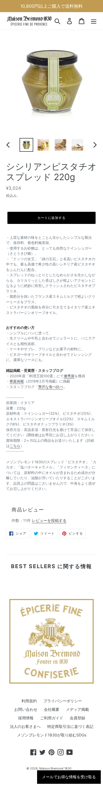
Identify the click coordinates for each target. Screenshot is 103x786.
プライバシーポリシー (62, 700)
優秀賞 (69, 376)
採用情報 (26, 717)
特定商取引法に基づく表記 (70, 726)
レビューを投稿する (49, 520)
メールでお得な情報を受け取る (69, 777)
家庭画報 (17, 381)
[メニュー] (94, 21)
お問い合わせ (25, 709)
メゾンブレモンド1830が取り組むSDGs (51, 735)
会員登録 (77, 717)
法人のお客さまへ (25, 726)
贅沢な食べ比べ (50, 386)
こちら (15, 445)
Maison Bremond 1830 (55, 768)
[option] (26, 145)
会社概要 (51, 709)
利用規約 (29, 700)
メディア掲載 (77, 709)
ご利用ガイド (51, 717)
